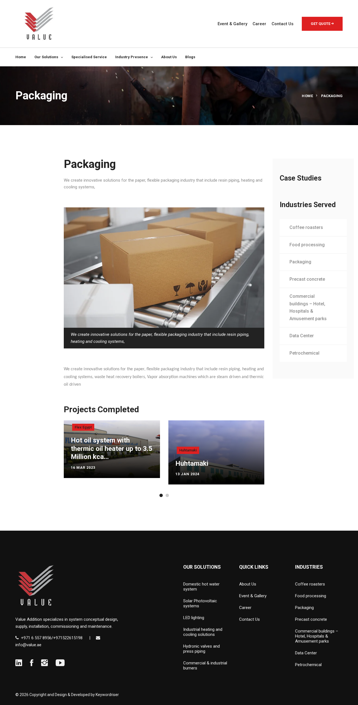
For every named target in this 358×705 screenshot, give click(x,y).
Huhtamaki (188, 450)
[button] (161, 495)
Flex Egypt (83, 427)
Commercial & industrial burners (205, 666)
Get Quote (321, 24)
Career (259, 24)
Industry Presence (131, 57)
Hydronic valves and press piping (201, 649)
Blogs (190, 57)
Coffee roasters (306, 227)
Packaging (300, 261)
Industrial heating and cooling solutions (202, 632)
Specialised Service (89, 57)
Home (20, 57)
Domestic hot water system (201, 587)
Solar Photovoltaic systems (200, 603)
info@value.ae (28, 644)
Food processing (307, 244)
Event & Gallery (232, 24)
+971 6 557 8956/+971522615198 (52, 637)
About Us (169, 57)
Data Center (301, 335)
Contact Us (282, 24)
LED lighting (193, 617)
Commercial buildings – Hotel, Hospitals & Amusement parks (308, 307)
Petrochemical (304, 353)
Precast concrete (307, 279)
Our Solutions (46, 57)
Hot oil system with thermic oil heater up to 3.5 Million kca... (111, 448)
